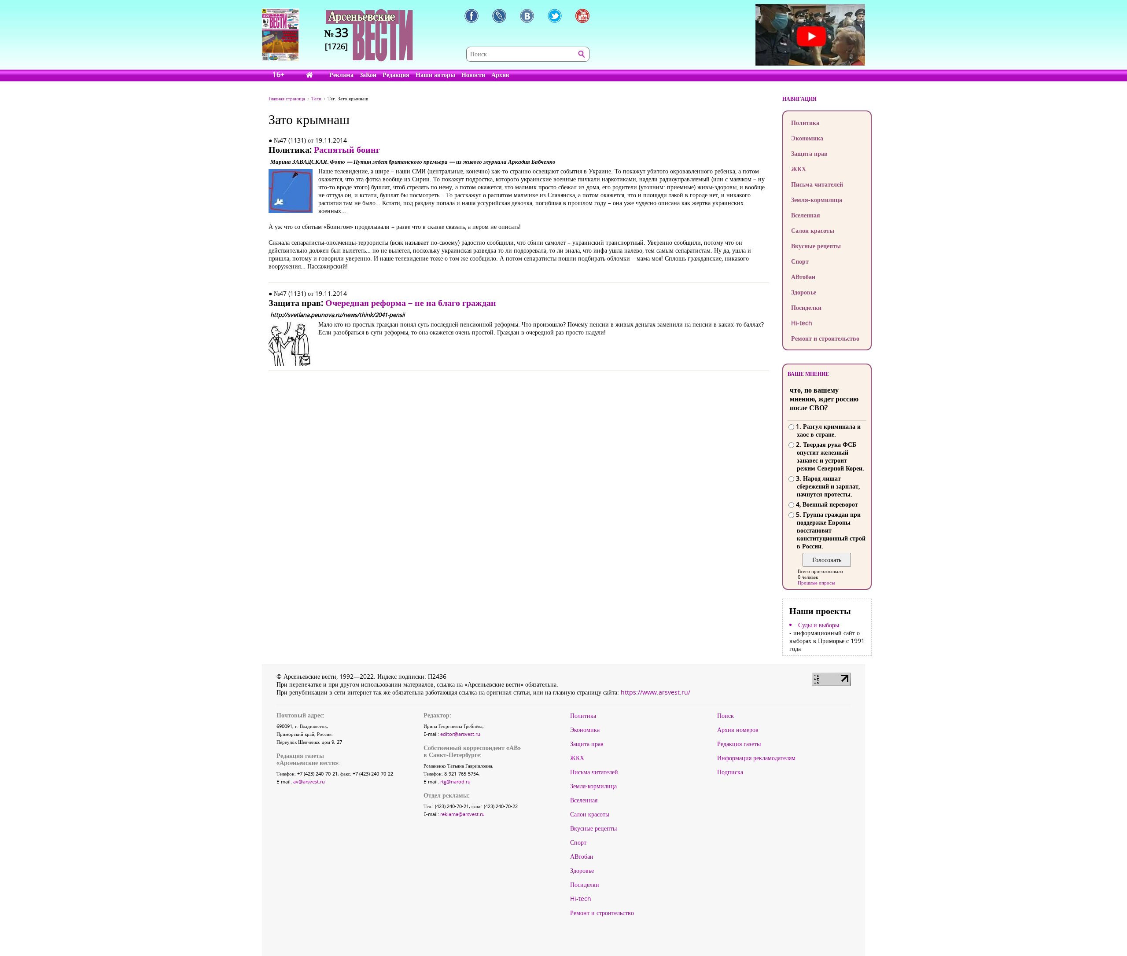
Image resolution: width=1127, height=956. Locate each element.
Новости (473, 74)
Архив (500, 74)
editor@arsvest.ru (460, 734)
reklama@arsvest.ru (462, 814)
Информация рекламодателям (756, 758)
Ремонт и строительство (825, 338)
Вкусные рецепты (816, 246)
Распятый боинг (347, 149)
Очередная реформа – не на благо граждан (410, 303)
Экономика (807, 138)
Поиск (725, 716)
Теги (316, 98)
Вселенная (805, 215)
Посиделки (806, 307)
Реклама (341, 74)
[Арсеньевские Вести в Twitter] (555, 16)
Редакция (396, 74)
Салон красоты (812, 230)
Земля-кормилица (816, 199)
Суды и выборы (818, 625)
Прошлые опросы (816, 582)
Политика (805, 122)
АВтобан (803, 276)
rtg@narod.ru (455, 781)
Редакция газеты (739, 744)
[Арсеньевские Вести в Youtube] (582, 16)
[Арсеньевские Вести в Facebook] (471, 16)
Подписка (730, 772)
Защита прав (809, 153)
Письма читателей (817, 184)
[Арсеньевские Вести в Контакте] (527, 16)
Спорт (800, 261)
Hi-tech (801, 323)
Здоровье (803, 292)
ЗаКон (368, 74)
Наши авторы (435, 74)
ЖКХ (798, 169)
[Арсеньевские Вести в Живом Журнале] (499, 16)
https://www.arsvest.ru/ (655, 692)
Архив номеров (738, 730)
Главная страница (287, 98)
